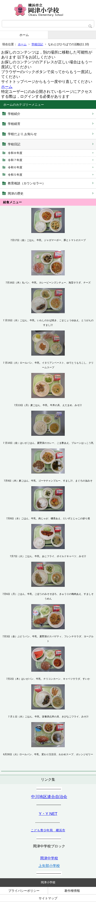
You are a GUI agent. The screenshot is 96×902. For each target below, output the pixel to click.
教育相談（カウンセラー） (26, 183)
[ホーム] (48, 10)
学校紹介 (14, 113)
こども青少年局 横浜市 (48, 830)
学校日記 (37, 44)
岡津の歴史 (15, 193)
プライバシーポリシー (24, 890)
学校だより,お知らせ (22, 134)
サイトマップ (48, 898)
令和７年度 (15, 160)
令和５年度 (15, 174)
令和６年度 (15, 167)
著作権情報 (72, 890)
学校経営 (14, 123)
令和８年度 (15, 153)
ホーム (24, 35)
